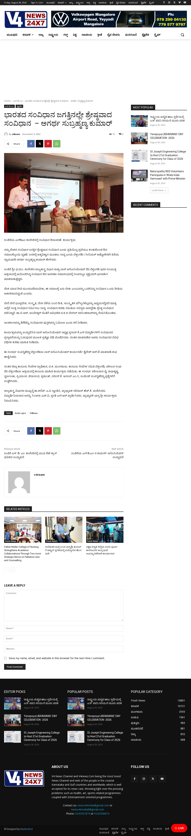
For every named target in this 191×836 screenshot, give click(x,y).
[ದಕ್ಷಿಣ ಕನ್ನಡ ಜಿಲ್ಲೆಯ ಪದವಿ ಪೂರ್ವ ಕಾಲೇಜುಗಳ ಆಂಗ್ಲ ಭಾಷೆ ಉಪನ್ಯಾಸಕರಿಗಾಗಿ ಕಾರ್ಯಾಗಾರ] (104, 530)
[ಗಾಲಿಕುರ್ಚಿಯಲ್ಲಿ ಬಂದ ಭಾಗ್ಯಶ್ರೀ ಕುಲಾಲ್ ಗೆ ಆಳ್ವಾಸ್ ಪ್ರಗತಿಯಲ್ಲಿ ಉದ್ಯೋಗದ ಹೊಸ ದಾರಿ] (63, 530)
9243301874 (82, 813)
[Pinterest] (48, 143)
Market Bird (26, 829)
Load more (158, 190)
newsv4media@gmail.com (93, 805)
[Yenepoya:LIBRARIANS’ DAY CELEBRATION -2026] (139, 138)
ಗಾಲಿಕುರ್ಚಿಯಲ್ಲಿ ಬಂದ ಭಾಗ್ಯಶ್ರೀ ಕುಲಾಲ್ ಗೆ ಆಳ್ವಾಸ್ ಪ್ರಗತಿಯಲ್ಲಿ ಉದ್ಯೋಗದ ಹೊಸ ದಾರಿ (63, 550)
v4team (16, 134)
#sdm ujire (20, 413)
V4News (34, 413)
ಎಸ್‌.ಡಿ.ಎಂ (18, 100)
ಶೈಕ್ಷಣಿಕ (19, 106)
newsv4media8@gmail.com (87, 809)
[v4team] (6, 134)
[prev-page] (6, 569)
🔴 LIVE (179, 828)
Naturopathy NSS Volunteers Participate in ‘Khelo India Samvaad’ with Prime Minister (167, 175)
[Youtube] (185, 3)
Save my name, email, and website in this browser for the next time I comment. (57, 658)
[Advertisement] (95, 67)
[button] (182, 34)
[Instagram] (169, 3)
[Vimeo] (179, 3)
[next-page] (12, 569)
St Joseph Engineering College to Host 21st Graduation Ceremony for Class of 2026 (168, 155)
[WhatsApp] (56, 143)
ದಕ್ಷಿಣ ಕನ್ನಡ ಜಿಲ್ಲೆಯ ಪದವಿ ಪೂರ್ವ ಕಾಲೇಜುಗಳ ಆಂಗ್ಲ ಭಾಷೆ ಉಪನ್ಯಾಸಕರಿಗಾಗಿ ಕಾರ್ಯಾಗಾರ (102, 550)
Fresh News (10, 541)
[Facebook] (164, 3)
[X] (174, 3)
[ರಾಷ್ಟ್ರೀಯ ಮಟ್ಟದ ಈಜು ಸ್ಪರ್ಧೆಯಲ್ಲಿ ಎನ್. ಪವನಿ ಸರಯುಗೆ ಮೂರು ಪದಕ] (139, 121)
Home (7, 100)
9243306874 (101, 813)
